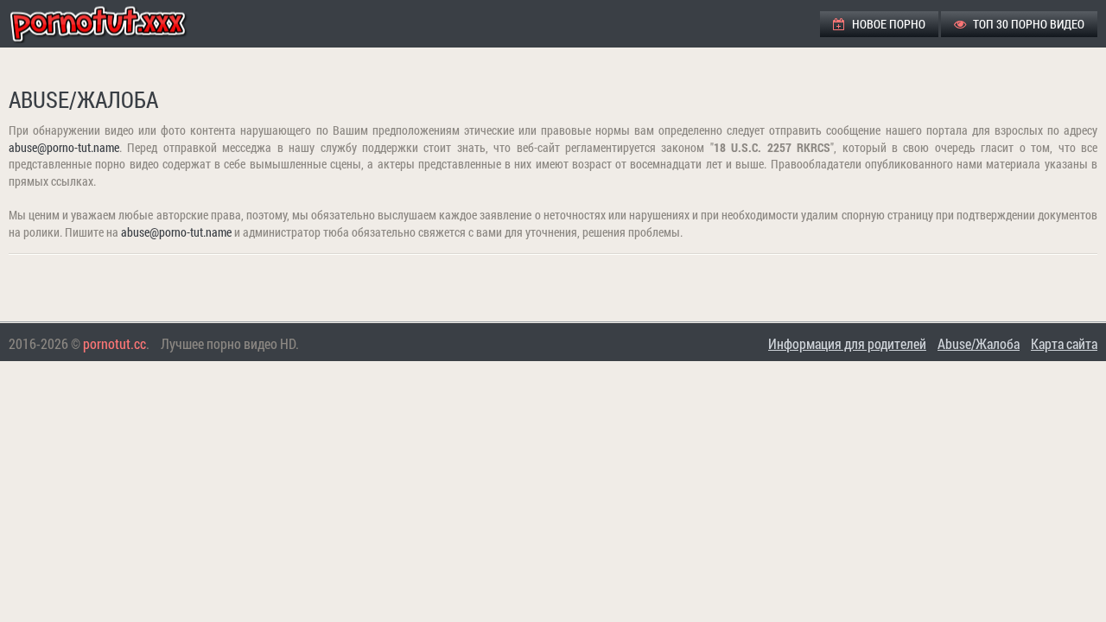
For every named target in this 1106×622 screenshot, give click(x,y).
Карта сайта (1064, 343)
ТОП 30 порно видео (1027, 24)
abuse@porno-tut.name (64, 147)
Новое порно (887, 24)
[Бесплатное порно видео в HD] (112, 23)
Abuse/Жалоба (979, 343)
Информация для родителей (847, 343)
